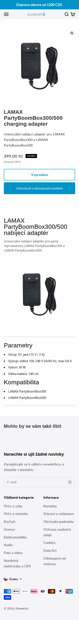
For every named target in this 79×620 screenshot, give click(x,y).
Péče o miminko (16, 514)
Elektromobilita (15, 537)
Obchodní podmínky (58, 521)
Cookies (49, 542)
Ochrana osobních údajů (57, 532)
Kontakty (50, 506)
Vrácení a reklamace (58, 514)
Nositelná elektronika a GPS (17, 563)
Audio (8, 545)
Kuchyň (9, 521)
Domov (9, 529)
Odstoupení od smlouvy (54, 561)
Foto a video (13, 553)
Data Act (50, 550)
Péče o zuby (13, 506)
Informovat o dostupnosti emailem (39, 188)
